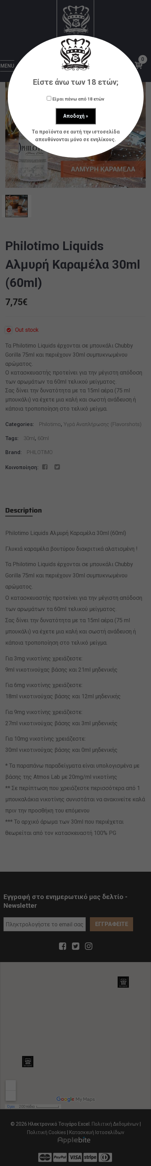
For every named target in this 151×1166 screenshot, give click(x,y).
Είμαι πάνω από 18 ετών (77, 99)
